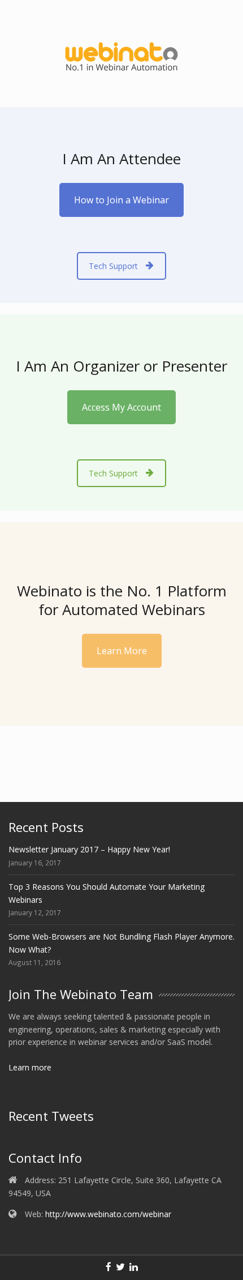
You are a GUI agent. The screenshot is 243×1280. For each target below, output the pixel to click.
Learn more (29, 1067)
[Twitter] (120, 1267)
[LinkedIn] (133, 1267)
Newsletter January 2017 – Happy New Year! (89, 849)
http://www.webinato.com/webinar (108, 1214)
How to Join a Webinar (121, 200)
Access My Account (121, 407)
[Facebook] (108, 1267)
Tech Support (113, 266)
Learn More (122, 651)
